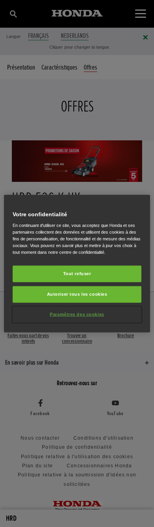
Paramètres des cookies (77, 314)
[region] (77, 263)
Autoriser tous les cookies (77, 294)
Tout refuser (77, 273)
